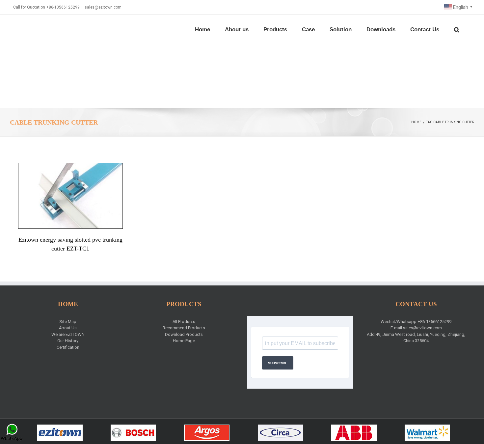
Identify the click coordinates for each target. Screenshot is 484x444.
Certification (68, 347)
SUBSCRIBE (277, 363)
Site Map (67, 321)
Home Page (184, 340)
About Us (68, 327)
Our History (67, 340)
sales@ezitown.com (103, 7)
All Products (184, 321)
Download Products (184, 334)
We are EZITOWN (68, 334)
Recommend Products (184, 327)
